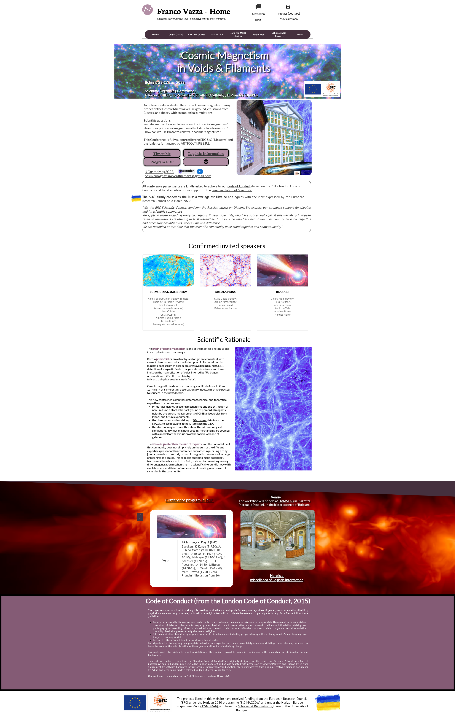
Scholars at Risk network (255, 706)
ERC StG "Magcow (213, 140)
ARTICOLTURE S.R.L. (195, 143)
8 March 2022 (180, 201)
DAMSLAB (286, 501)
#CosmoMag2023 (159, 171)
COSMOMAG (208, 706)
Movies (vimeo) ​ (289, 18)
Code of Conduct (239, 186)
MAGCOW (252, 702)
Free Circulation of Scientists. (232, 190)
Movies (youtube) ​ (289, 13)
